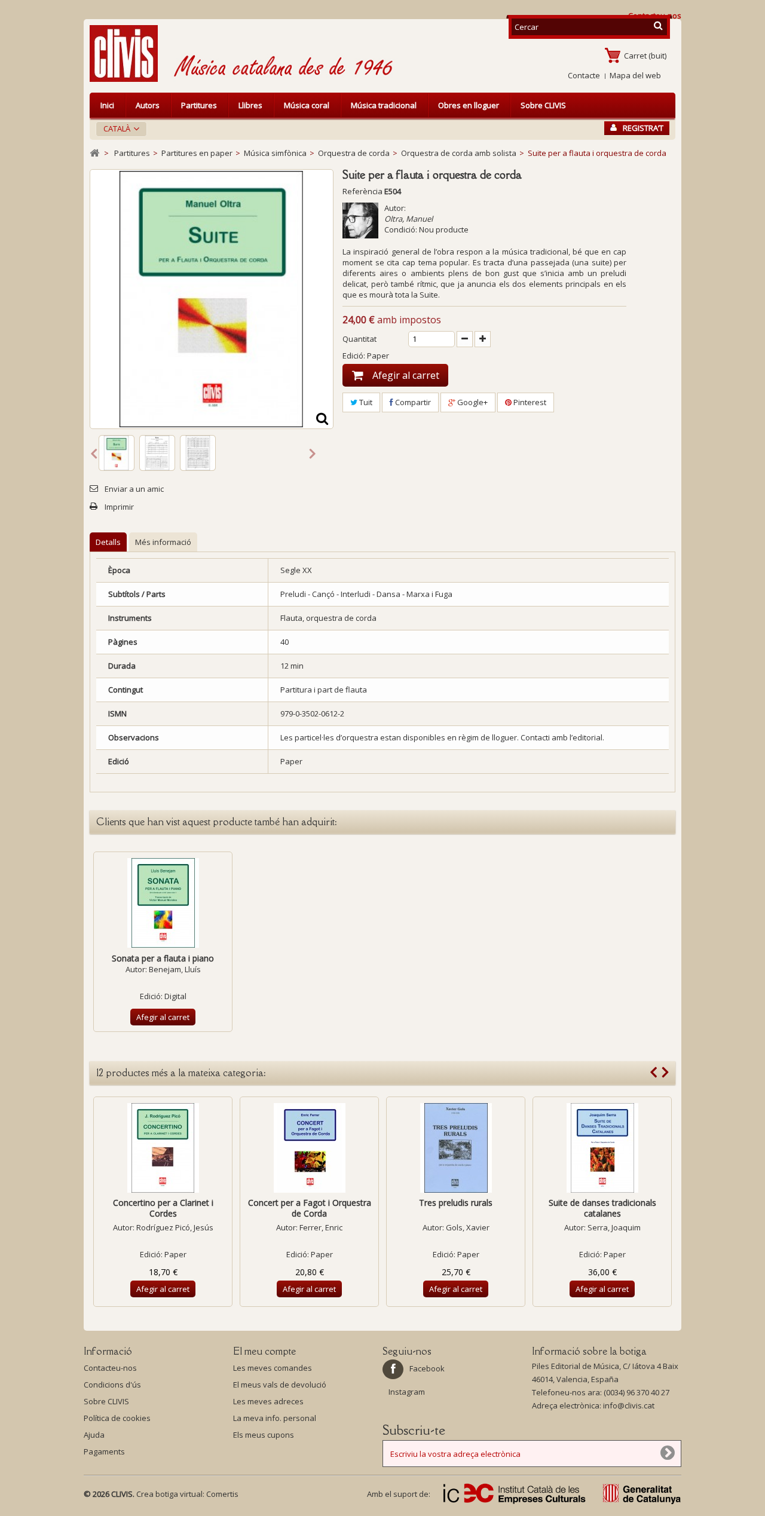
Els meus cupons (263, 1434)
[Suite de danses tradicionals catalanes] (602, 1148)
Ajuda (94, 1434)
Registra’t (643, 127)
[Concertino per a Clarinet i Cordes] (163, 1148)
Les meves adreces (268, 1401)
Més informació (163, 542)
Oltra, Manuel (408, 218)
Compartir (412, 402)
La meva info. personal (274, 1418)
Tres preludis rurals (455, 1202)
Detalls (108, 542)
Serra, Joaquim (614, 1227)
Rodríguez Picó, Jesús (174, 1227)
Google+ (471, 402)
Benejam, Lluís (175, 969)
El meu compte (264, 1351)
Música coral (306, 105)
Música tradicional (384, 105)
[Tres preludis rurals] (456, 1148)
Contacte (584, 75)
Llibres (250, 105)
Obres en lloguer (468, 105)
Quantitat (359, 338)
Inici (107, 105)
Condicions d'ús (112, 1384)
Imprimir (119, 506)
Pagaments (104, 1451)
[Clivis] (128, 53)
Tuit (364, 402)
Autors (148, 105)
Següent (312, 453)
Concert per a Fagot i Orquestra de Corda (309, 1208)
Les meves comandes (272, 1367)
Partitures (199, 105)
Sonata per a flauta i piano (163, 958)
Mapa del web (635, 75)
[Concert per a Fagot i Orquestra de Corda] (309, 1148)
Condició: (400, 229)
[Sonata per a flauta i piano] (163, 903)
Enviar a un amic (134, 488)
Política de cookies (117, 1418)
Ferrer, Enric (320, 1227)
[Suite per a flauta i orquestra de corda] (116, 453)
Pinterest (529, 402)
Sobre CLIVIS (543, 105)
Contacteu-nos (110, 1367)
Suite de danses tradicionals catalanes (602, 1208)
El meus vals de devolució (279, 1384)
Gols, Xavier (467, 1227)
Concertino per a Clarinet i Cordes (163, 1208)
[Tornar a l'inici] (94, 153)
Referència (362, 191)
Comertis (222, 1494)
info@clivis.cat (628, 1405)
